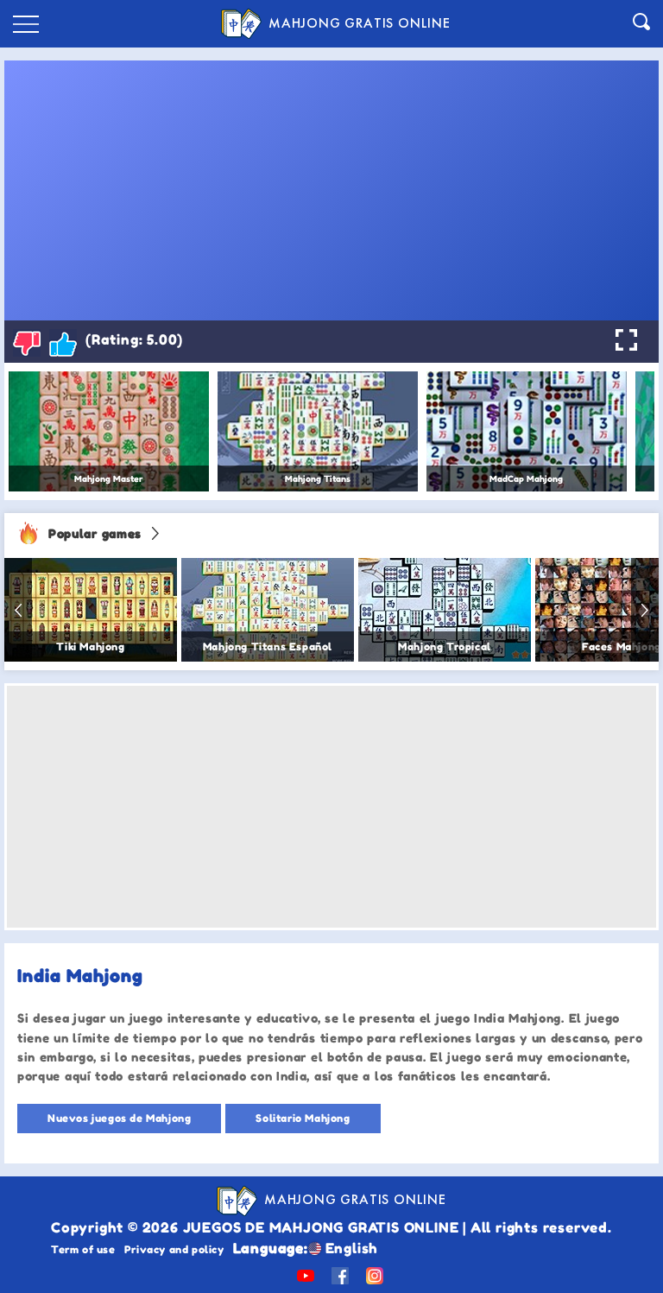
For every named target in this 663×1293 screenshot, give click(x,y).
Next (645, 610)
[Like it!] (63, 343)
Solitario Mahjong (303, 1118)
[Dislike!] (27, 343)
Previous (18, 610)
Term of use (83, 1249)
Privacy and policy (174, 1249)
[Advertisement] (331, 807)
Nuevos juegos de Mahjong (119, 1118)
